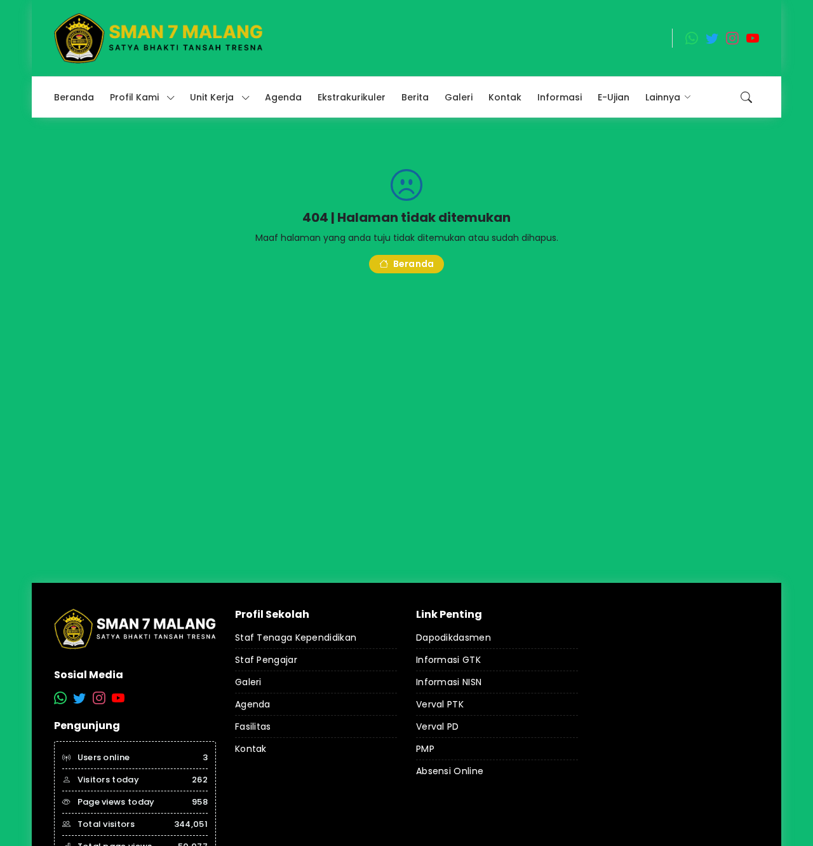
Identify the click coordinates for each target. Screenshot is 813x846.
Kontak (251, 748)
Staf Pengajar (266, 659)
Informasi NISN (448, 682)
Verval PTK (440, 704)
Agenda (253, 704)
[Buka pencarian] (746, 97)
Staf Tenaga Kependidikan (295, 637)
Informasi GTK (448, 659)
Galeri (248, 682)
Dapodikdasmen (453, 637)
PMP (425, 748)
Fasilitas (253, 726)
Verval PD (437, 726)
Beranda (413, 263)
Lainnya (662, 97)
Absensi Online (449, 771)
